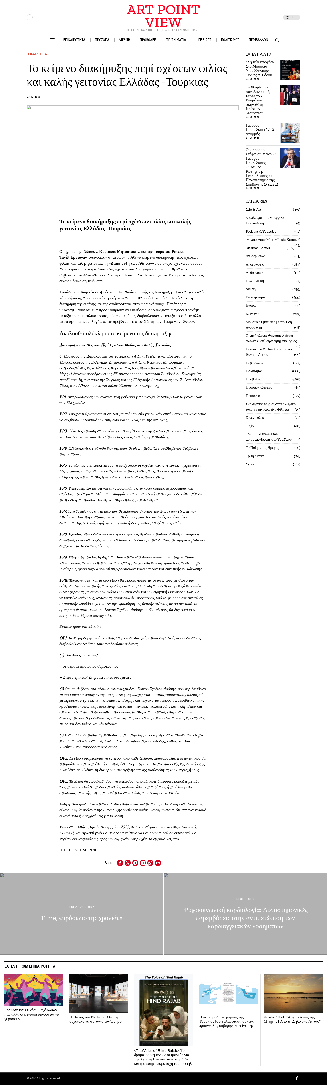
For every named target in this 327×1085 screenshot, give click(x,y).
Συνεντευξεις (255, 417)
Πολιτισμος (254, 371)
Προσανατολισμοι (259, 387)
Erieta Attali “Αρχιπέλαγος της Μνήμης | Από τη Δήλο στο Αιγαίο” (292, 1019)
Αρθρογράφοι (255, 272)
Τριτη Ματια (255, 456)
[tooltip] (30, 17)
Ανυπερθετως (255, 256)
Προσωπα (253, 396)
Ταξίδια (251, 426)
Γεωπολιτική (255, 281)
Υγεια (250, 464)
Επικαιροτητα (37, 54)
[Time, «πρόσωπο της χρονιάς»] (81, 914)
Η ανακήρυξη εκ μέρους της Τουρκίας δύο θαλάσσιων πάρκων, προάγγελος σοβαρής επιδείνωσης (226, 1021)
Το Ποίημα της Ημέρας (262, 447)
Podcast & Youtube (261, 231)
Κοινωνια (252, 314)
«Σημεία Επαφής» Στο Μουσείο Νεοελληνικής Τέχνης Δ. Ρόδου (260, 68)
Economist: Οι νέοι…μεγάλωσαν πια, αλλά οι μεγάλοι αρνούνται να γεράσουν (31, 1014)
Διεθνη (251, 289)
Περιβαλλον (254, 363)
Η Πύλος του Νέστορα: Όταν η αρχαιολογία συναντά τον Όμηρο (95, 1019)
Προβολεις (253, 379)
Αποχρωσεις (255, 264)
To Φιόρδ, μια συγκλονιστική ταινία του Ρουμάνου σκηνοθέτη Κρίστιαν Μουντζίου (258, 100)
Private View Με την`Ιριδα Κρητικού (273, 239)
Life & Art (253, 209)
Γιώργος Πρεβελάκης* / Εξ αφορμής (260, 129)
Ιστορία (251, 305)
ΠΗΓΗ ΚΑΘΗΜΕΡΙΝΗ (79, 849)
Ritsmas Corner (258, 248)
